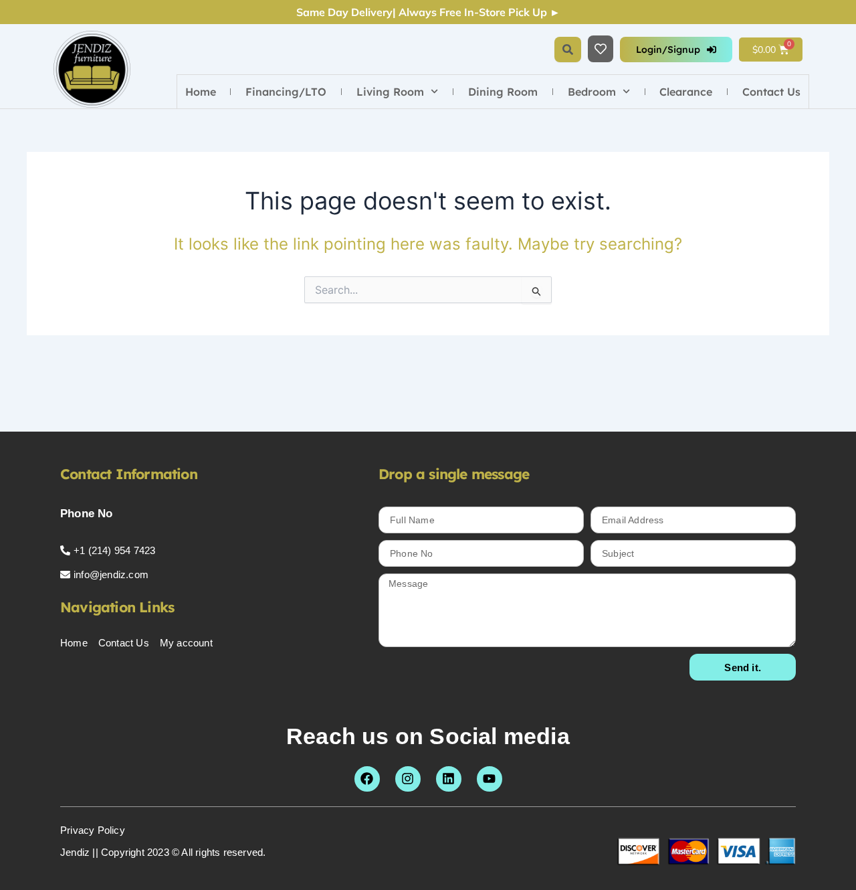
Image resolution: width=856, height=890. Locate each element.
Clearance (685, 91)
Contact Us (771, 91)
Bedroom (592, 91)
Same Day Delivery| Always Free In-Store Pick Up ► (428, 12)
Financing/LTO (285, 91)
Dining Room (503, 91)
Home (200, 91)
